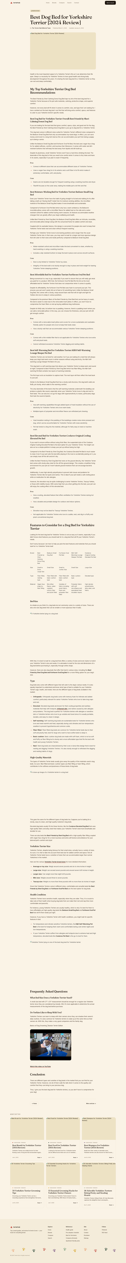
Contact (76, 2)
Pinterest (104, 1230)
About (85, 1230)
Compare (62, 2)
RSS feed (104, 1232)
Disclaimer (87, 1235)
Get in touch (110, 3)
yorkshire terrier (35, 10)
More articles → (91, 1103)
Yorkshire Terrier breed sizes (55, 862)
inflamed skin (62, 709)
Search (69, 2)
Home (47, 2)
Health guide (69, 1230)
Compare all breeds (71, 1238)
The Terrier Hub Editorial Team (41, 28)
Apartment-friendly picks (73, 1241)
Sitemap (86, 1238)
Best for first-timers (71, 1235)
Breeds (54, 2)
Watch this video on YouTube (40, 1066)
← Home (34, 1103)
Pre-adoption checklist (72, 1232)
